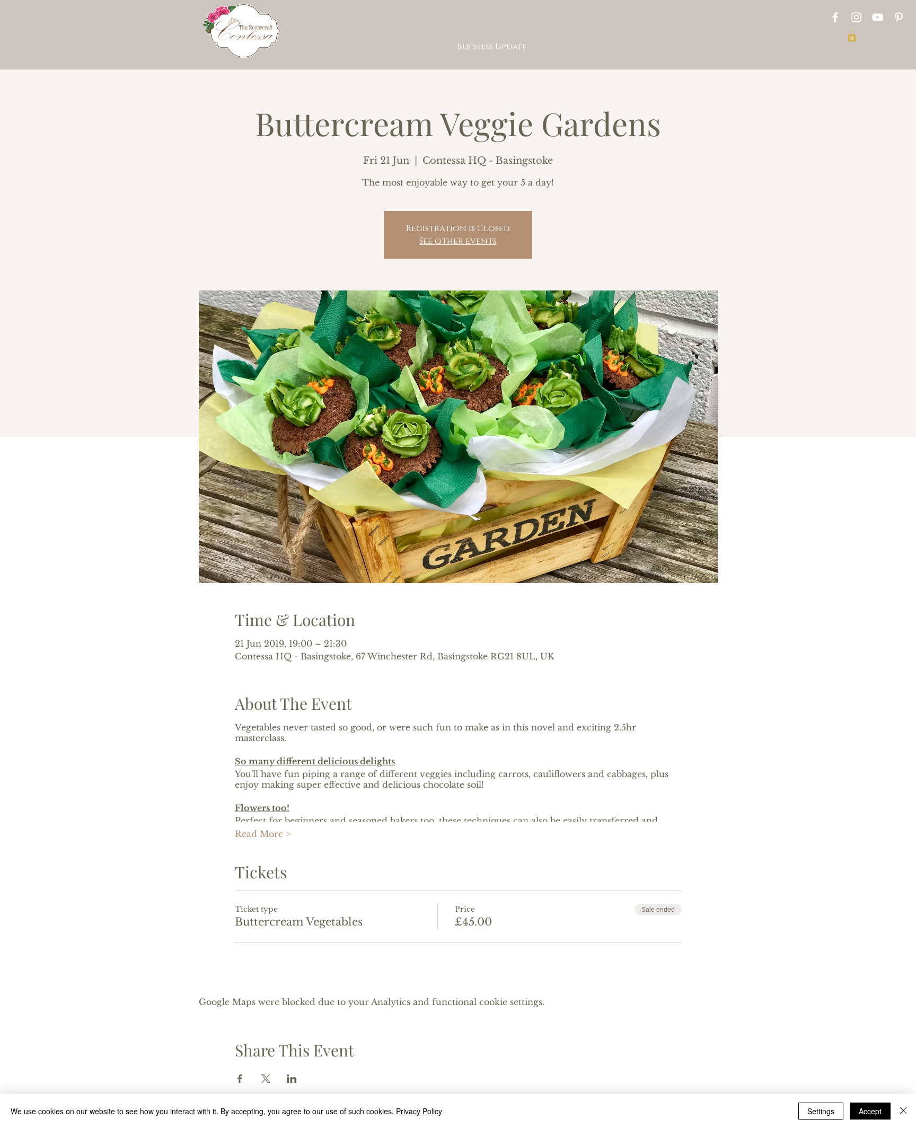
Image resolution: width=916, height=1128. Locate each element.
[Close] (903, 1111)
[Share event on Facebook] (240, 1078)
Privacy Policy (419, 1111)
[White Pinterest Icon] (898, 17)
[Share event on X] (266, 1078)
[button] (852, 36)
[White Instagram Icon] (856, 17)
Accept (870, 1111)
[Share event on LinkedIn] (292, 1078)
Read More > (262, 834)
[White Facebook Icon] (835, 17)
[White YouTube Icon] (877, 17)
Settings (820, 1111)
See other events (458, 241)
